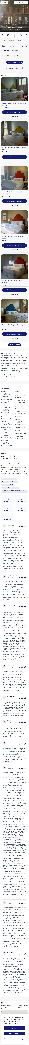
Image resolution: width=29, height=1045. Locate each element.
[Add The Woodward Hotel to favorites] (11, 2)
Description (14, 116)
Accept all (15, 1028)
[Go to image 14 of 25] (15, 31)
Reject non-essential (14, 1033)
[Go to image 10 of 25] (11, 31)
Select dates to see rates (15, 62)
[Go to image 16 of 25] (17, 31)
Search (5, 2)
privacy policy (8, 1023)
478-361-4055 (21, 1007)
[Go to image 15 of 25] (16, 31)
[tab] (11, 40)
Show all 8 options (14, 344)
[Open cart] (22, 2)
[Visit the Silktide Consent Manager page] (23, 1039)
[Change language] (19, 2)
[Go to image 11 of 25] (12, 31)
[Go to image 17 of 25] (18, 31)
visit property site (13, 68)
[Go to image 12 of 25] (13, 31)
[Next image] (26, 16)
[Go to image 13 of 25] (14, 31)
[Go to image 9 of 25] (10, 31)
